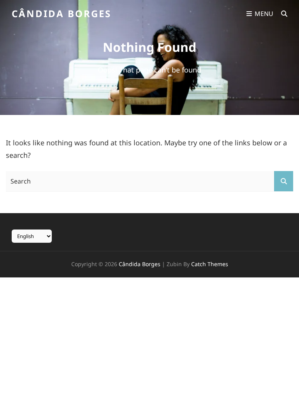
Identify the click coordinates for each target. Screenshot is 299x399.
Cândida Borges (61, 13)
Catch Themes (209, 264)
